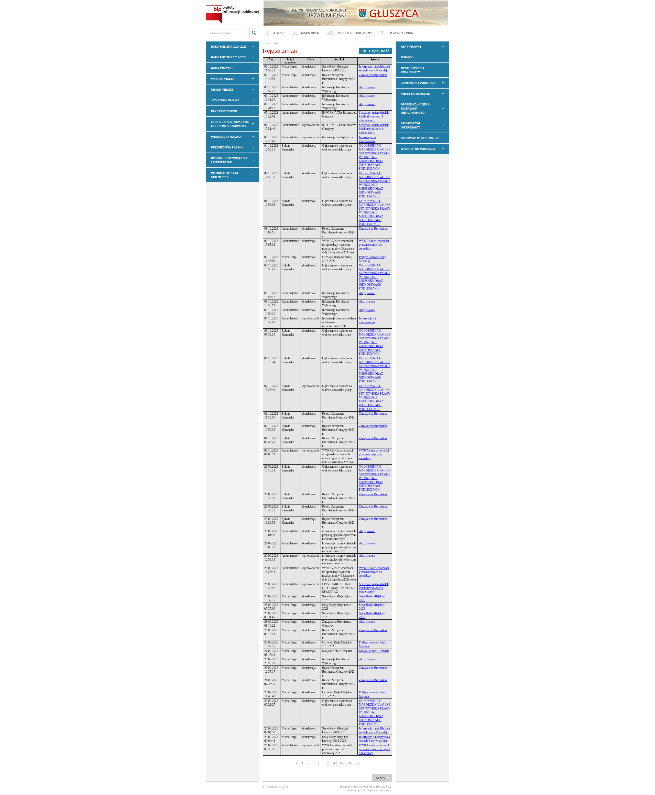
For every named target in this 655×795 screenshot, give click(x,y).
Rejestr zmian (401, 33)
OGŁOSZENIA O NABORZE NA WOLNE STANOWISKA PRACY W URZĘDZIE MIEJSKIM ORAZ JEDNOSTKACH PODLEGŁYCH (374, 157)
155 (342, 763)
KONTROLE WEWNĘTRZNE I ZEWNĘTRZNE (229, 160)
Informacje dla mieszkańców (367, 139)
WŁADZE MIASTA (222, 78)
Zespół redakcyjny (354, 33)
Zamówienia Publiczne (418, 82)
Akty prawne (367, 87)
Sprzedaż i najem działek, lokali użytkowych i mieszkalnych (374, 116)
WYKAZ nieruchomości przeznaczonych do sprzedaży (374, 244)
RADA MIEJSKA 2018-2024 (228, 57)
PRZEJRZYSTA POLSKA (227, 147)
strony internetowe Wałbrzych (357, 786)
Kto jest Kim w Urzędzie (374, 651)
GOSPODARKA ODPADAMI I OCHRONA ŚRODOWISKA (230, 123)
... (323, 763)
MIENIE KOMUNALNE (415, 93)
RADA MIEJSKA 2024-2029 (228, 46)
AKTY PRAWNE (411, 46)
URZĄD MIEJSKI (222, 89)
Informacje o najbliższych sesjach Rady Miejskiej (374, 68)
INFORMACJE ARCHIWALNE (420, 138)
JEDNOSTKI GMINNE (225, 100)
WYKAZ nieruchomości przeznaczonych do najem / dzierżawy (374, 749)
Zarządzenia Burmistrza (373, 75)
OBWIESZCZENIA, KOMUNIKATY (413, 70)
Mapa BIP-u (310, 33)
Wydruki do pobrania (418, 149)
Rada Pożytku (222, 68)
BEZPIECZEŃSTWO (224, 111)
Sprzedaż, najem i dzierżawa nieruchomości (415, 108)
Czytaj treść (379, 51)
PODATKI (407, 57)
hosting (367, 790)
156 (351, 763)
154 (332, 763)
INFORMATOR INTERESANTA (411, 125)
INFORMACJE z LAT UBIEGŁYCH (224, 175)
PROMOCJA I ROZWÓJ (226, 136)
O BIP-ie (278, 33)
